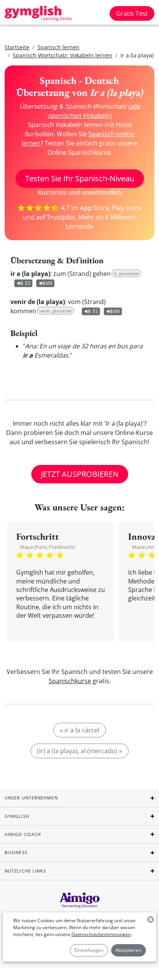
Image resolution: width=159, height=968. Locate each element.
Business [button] (16, 852)
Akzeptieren (128, 950)
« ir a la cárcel (79, 730)
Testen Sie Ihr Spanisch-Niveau (79, 178)
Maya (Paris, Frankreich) (47, 546)
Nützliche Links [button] (25, 871)
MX (49, 283)
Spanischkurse (70, 681)
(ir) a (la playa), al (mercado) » (79, 751)
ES (27, 283)
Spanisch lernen (58, 47)
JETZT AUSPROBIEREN (79, 474)
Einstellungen (88, 950)
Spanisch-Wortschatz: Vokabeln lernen (62, 55)
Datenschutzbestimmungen (101, 934)
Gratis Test (132, 13)
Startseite (17, 47)
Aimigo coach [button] (23, 834)
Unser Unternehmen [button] (31, 798)
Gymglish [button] (17, 816)
